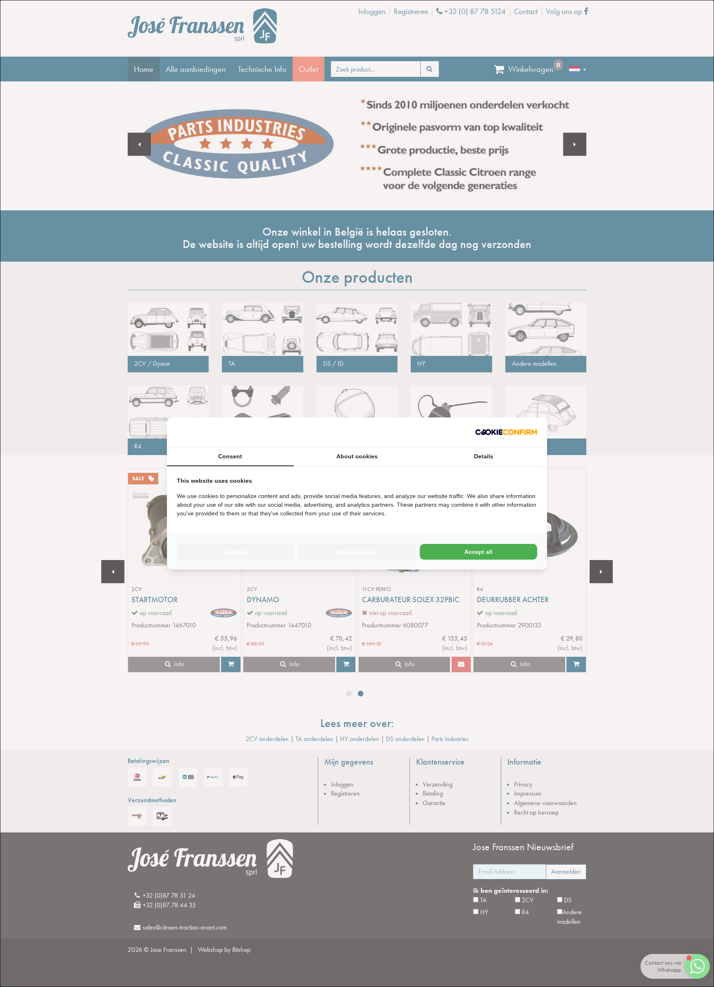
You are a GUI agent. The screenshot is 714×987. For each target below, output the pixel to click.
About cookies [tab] (357, 456)
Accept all (478, 551)
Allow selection (357, 551)
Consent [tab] (230, 456)
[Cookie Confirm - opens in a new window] (506, 432)
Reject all (236, 551)
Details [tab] (483, 456)
